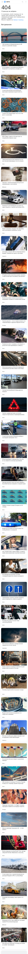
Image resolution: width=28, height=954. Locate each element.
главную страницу (18, 20)
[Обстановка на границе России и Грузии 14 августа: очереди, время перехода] (14, 777)
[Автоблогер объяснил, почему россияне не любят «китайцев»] (14, 938)
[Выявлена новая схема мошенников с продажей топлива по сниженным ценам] (14, 293)
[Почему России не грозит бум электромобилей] (14, 616)
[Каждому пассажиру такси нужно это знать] (14, 892)
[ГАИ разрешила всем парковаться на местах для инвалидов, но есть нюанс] (14, 154)
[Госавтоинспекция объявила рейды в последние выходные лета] (14, 431)
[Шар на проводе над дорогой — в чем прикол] (14, 823)
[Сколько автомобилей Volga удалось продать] (14, 385)
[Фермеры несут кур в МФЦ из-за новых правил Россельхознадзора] (14, 915)
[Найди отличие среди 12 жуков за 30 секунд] (14, 500)
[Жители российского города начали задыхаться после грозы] (14, 639)
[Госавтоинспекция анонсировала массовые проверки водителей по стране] (14, 85)
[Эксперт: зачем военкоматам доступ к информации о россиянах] (14, 178)
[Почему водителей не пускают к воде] (14, 685)
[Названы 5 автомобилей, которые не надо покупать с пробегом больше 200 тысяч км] (14, 201)
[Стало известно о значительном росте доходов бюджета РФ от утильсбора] (14, 869)
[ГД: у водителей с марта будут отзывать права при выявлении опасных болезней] (14, 546)
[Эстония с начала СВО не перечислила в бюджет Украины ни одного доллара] (14, 247)
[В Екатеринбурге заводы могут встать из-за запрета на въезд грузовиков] (14, 454)
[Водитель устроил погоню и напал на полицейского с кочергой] (14, 523)
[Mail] (5, 2)
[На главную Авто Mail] (8, 2)
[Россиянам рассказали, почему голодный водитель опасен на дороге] (14, 569)
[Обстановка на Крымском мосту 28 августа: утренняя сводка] (14, 39)
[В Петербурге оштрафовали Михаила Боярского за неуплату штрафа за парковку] (14, 62)
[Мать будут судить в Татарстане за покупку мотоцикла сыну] (14, 131)
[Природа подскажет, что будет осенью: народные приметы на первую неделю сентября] (14, 800)
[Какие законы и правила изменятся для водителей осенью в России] (14, 662)
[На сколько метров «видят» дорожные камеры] (14, 754)
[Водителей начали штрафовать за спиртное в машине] (14, 708)
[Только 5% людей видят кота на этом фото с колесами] (14, 108)
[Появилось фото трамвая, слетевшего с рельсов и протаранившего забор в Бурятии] (14, 339)
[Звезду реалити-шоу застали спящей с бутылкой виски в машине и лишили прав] (14, 477)
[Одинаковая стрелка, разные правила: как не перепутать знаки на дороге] (14, 593)
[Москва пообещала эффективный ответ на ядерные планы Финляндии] (14, 731)
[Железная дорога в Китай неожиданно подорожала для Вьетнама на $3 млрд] (14, 362)
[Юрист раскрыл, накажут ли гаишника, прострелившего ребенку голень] (14, 224)
